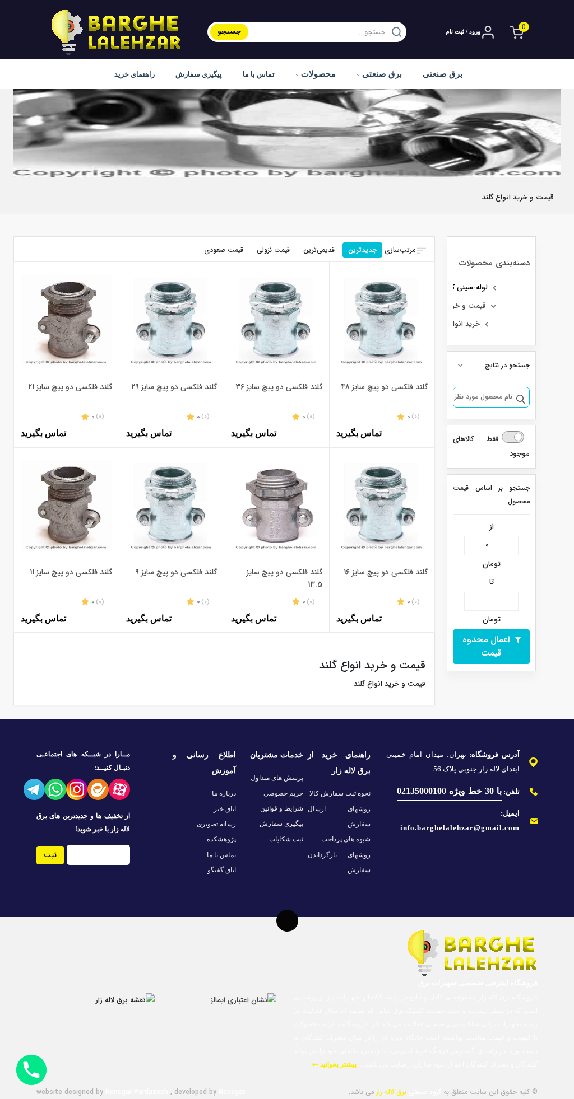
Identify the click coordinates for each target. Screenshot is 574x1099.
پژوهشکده (221, 839)
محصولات (317, 73)
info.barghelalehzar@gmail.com (460, 828)
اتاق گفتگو (221, 870)
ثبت (50, 855)
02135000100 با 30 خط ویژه (449, 791)
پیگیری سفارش (198, 74)
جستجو (229, 32)
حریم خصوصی (283, 793)
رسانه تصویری (216, 824)
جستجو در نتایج (507, 365)
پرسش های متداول (277, 777)
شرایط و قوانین (281, 808)
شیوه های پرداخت (346, 839)
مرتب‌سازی (400, 250)
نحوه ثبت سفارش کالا (340, 793)
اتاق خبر (225, 809)
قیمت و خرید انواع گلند (451, 306)
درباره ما (224, 793)
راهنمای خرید (134, 74)
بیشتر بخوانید (337, 1064)
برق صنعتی (381, 73)
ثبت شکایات (286, 839)
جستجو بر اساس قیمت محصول (491, 495)
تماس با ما (259, 74)
